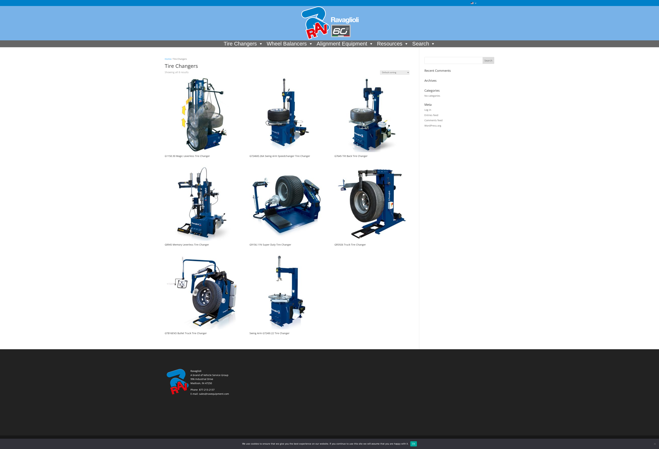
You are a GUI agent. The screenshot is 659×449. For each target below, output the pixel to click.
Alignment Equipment (342, 44)
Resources (389, 44)
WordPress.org (432, 125)
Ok (413, 443)
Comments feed (433, 120)
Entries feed (431, 115)
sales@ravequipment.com (214, 393)
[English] (474, 4)
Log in (427, 109)
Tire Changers (240, 44)
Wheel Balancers (287, 44)
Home (168, 58)
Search (420, 44)
